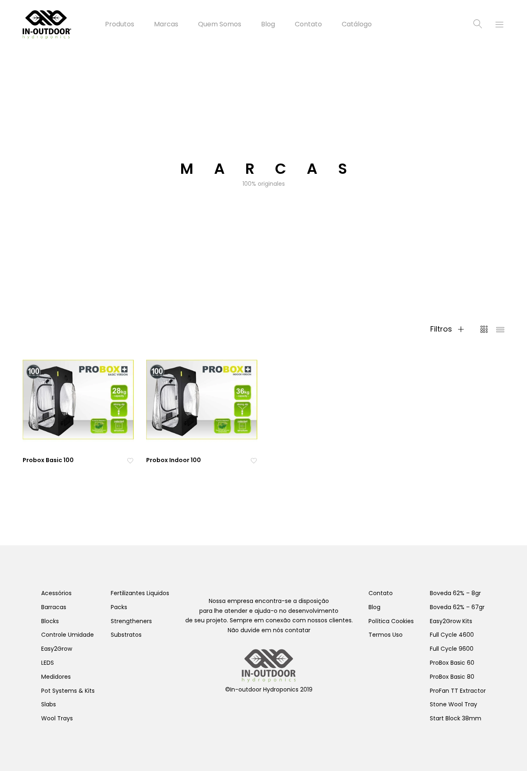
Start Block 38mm (455, 718)
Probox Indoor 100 (173, 460)
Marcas (166, 24)
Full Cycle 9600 (451, 649)
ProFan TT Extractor (458, 691)
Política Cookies (391, 621)
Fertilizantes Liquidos (140, 593)
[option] (263, 173)
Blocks (50, 621)
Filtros (442, 329)
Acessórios (56, 593)
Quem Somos (219, 24)
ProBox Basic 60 (452, 663)
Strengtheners (131, 621)
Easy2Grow (56, 649)
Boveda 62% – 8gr (455, 593)
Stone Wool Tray (453, 704)
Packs (119, 607)
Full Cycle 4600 (452, 635)
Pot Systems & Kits (68, 691)
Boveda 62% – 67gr (457, 607)
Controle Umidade (67, 635)
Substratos (126, 635)
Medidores (56, 677)
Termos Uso (385, 635)
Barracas (53, 607)
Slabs (48, 704)
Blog (268, 24)
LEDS (47, 663)
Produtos (119, 24)
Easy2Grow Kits (451, 621)
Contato (308, 24)
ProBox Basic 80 (452, 677)
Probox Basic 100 (48, 460)
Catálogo (357, 24)
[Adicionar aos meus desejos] (130, 460)
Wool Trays (57, 718)
